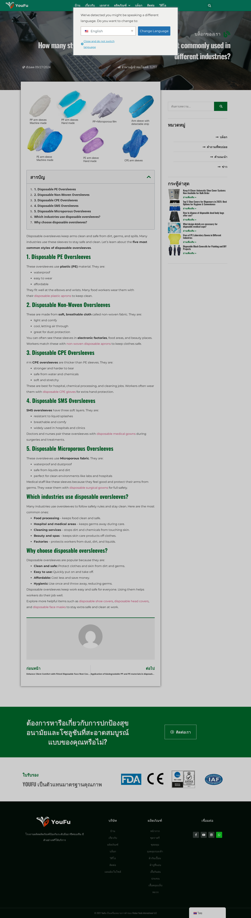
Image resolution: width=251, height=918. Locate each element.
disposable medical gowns (116, 434)
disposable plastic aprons (52, 296)
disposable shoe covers (96, 601)
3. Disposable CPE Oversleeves (56, 200)
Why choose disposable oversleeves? (60, 222)
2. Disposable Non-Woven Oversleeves (61, 195)
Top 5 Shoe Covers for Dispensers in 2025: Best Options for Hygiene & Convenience (205, 203)
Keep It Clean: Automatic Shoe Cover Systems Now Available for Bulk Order (204, 192)
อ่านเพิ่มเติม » (189, 197)
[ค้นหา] (220, 106)
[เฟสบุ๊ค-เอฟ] (196, 835)
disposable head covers (131, 601)
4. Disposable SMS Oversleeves (56, 206)
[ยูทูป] (204, 835)
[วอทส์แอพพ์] (219, 835)
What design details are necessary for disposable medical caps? (200, 225)
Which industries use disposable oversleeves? (67, 217)
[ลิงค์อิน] (211, 835)
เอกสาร (104, 5)
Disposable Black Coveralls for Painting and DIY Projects (204, 247)
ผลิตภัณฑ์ (120, 5)
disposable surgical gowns (88, 487)
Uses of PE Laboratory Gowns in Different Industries (202, 236)
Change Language (154, 31)
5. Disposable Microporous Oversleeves (62, 211)
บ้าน (77, 5)
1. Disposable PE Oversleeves (55, 189)
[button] (209, 5)
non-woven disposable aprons (89, 343)
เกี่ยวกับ (90, 5)
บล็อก (138, 5)
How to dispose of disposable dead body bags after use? (203, 214)
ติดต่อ (151, 5)
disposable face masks (49, 607)
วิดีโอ (162, 5)
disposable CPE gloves (59, 392)
